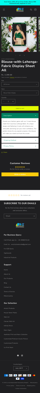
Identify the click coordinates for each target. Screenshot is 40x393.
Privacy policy (10, 385)
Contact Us (7, 287)
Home (6, 270)
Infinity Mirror (8, 326)
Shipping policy (31, 385)
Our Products (8, 278)
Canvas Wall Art (9, 321)
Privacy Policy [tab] (8, 146)
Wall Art (7, 317)
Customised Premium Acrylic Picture (16, 339)
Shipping (12, 77)
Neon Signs (7, 330)
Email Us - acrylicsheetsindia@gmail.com (17, 244)
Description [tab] (7, 116)
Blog (5, 283)
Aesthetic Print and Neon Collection (15, 334)
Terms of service (20, 385)
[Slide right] (24, 55)
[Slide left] (16, 55)
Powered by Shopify (22, 382)
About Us (7, 274)
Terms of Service (9, 292)
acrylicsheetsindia (12, 382)
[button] (4, 10)
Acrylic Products (9, 308)
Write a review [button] (20, 174)
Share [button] (5, 152)
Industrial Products (10, 257)
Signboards (7, 253)
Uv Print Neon (8, 347)
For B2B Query (9, 249)
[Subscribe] (34, 216)
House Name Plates (10, 313)
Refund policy (8, 296)
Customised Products (11, 343)
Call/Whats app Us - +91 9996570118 (16, 240)
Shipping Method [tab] (9, 140)
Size (2, 80)
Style (3, 89)
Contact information (20, 388)
